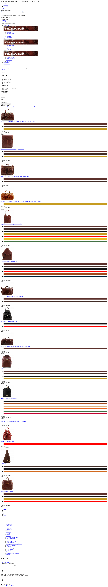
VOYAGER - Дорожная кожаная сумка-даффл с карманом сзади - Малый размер (21, 201)
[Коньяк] (55, 274)
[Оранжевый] (55, 408)
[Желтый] (55, 239)
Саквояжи (6, 62)
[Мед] (55, 129)
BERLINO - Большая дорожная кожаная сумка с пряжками (15, 346)
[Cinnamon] (55, 471)
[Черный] (55, 231)
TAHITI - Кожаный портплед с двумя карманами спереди (15, 176)
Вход (2, 8)
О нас (5, 3)
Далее (5, 515)
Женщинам (6, 38)
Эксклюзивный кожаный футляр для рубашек (12, 149)
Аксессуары (7, 64)
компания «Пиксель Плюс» (7, 585)
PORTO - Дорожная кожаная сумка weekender (12, 296)
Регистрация (6, 8)
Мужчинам (6, 25)
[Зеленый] (55, 241)
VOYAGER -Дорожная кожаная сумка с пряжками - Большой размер (18, 121)
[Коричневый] (55, 124)
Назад (5, 509)
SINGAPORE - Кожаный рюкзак (9, 321)
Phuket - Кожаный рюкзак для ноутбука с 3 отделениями (15, 368)
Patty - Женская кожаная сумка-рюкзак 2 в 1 (11, 224)
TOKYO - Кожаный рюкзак (7, 441)
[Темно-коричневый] (55, 126)
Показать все (7, 517)
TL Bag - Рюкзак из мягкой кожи (9, 398)
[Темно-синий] (55, 276)
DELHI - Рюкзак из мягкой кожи (9, 261)
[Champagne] (55, 406)
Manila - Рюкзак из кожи (7, 491)
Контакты (6, 6)
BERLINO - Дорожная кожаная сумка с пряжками (13, 421)
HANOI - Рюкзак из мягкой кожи (9, 464)
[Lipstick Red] (55, 413)
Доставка (6, 5)
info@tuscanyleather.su (6, 562)
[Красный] (55, 236)
